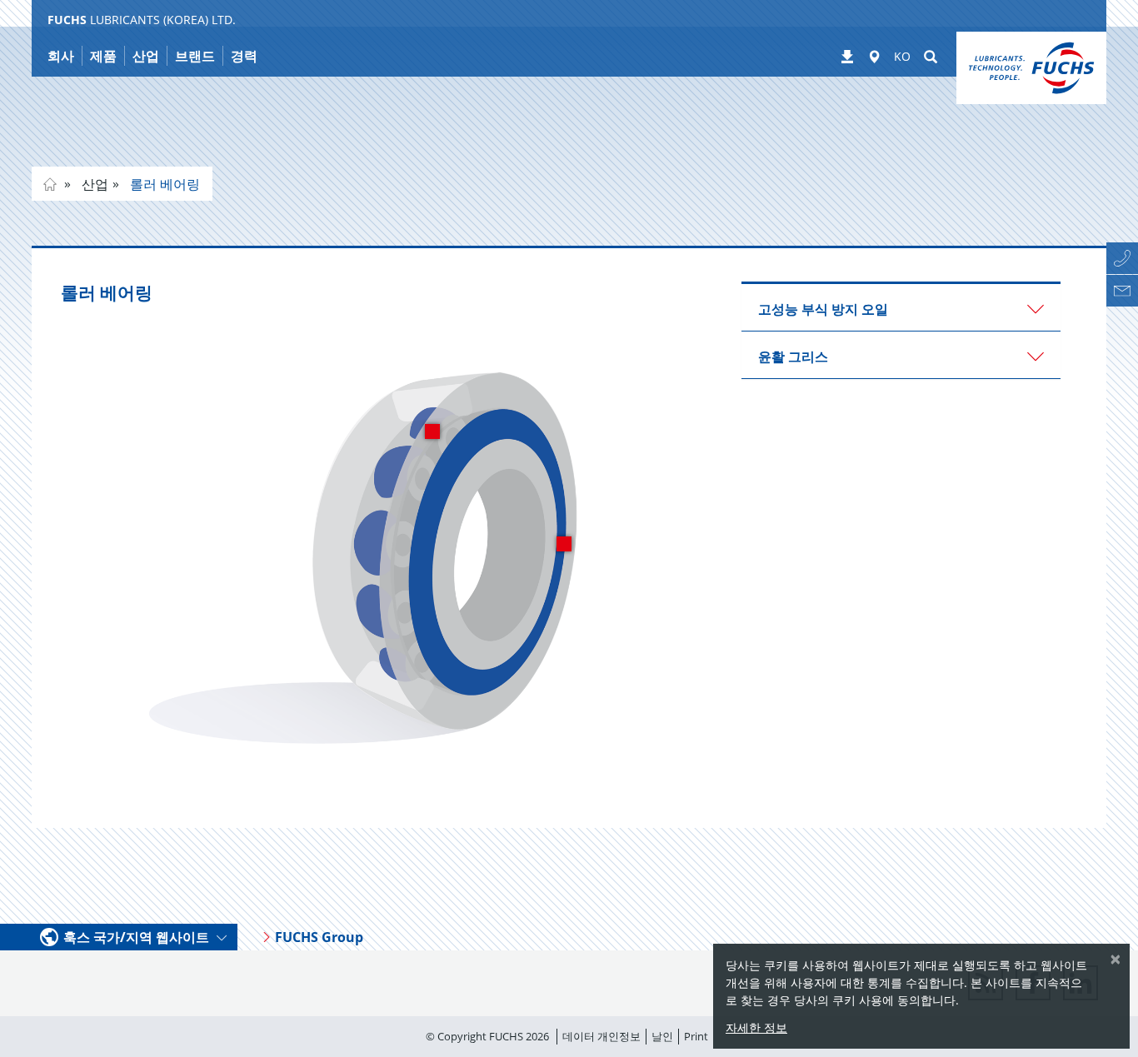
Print (696, 1036)
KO (902, 56)
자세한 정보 (756, 1027)
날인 (662, 1036)
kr (50, 184)
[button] (901, 307)
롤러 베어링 (163, 184)
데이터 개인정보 (601, 1036)
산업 (93, 184)
